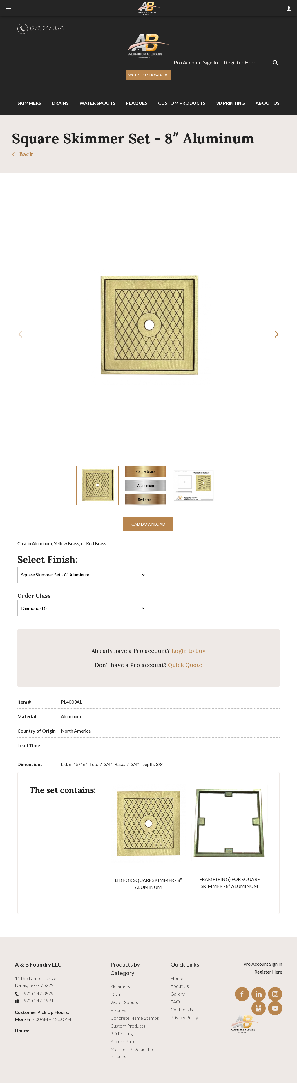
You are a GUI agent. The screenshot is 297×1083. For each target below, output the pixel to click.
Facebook (242, 994)
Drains (117, 994)
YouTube (275, 1008)
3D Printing (122, 1033)
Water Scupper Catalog (148, 75)
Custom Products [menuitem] (181, 103)
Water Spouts (124, 1002)
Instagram (275, 994)
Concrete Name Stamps (135, 1018)
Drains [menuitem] (60, 103)
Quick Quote (185, 665)
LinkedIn (258, 994)
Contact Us (182, 1009)
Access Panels (125, 1041)
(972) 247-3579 (47, 28)
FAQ (175, 1001)
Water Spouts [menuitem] (97, 103)
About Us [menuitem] (268, 103)
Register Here (240, 62)
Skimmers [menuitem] (29, 103)
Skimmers (120, 986)
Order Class (34, 595)
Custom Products (128, 1025)
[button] (277, 334)
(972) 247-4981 (38, 1000)
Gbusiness (258, 1008)
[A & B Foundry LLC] (148, 46)
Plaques (118, 1010)
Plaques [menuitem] (136, 103)
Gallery (178, 993)
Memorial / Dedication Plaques (133, 1052)
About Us (180, 986)
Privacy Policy (184, 1017)
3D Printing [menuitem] (230, 103)
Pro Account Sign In (196, 62)
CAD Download (148, 524)
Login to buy (188, 650)
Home (177, 978)
